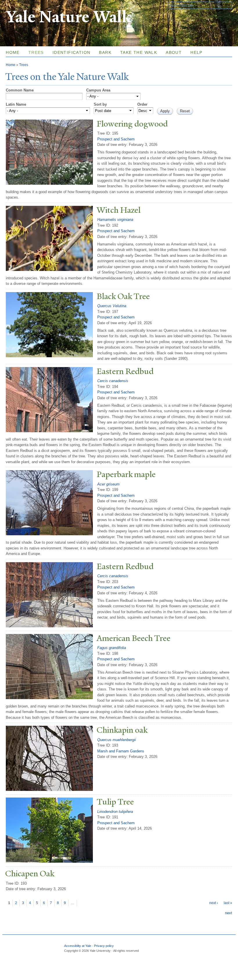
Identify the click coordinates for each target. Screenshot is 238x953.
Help (196, 52)
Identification (72, 52)
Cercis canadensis (112, 381)
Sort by (100, 104)
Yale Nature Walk (68, 17)
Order (142, 104)
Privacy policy (104, 945)
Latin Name (16, 104)
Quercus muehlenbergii (116, 740)
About (174, 52)
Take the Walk (138, 52)
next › (213, 903)
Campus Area (98, 90)
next (228, 913)
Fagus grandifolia (111, 648)
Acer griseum (108, 484)
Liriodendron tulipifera (115, 811)
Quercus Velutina (111, 306)
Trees (36, 52)
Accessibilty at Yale (77, 945)
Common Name (20, 90)
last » (228, 903)
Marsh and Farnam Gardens (120, 751)
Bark (105, 52)
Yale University (22, 5)
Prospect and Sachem (116, 139)
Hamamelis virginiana (115, 219)
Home (13, 52)
